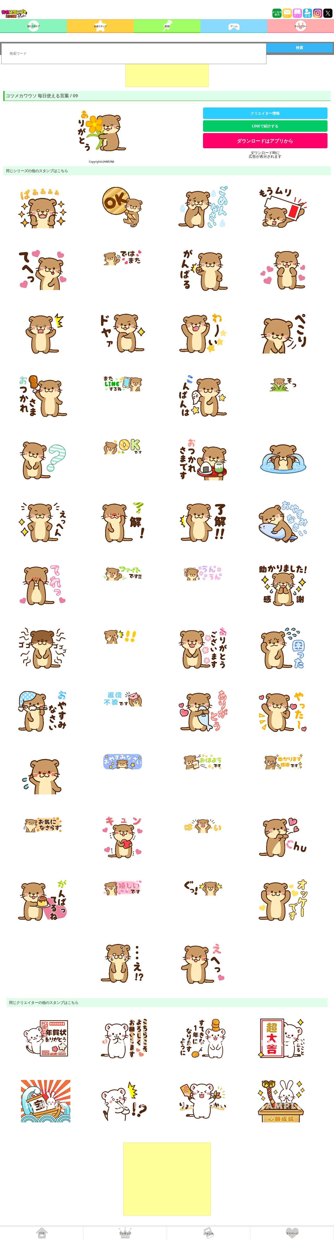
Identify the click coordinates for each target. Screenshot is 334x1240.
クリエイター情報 (265, 113)
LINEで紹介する (265, 125)
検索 (299, 47)
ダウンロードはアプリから (265, 141)
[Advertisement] (167, 74)
